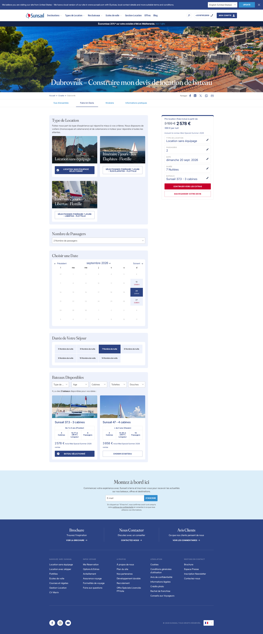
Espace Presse (191, 569)
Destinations (53, 15)
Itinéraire (110, 103)
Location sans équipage (61, 564)
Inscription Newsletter (195, 573)
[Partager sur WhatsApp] (206, 95)
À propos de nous (125, 564)
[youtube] (68, 623)
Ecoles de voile (112, 15)
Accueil (52, 95)
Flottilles (53, 573)
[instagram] (60, 623)
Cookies (154, 564)
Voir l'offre (160, 23)
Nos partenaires (125, 573)
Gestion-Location (133, 15)
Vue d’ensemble (60, 103)
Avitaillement (89, 573)
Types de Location (73, 15)
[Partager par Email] (212, 95)
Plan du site (122, 569)
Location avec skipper (60, 569)
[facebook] (52, 623)
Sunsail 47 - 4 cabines (117, 422)
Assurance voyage (92, 578)
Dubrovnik (71, 95)
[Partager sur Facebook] (190, 95)
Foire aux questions (92, 587)
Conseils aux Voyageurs (162, 595)
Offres (147, 15)
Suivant (136, 263)
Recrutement (123, 583)
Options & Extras (91, 569)
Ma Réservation (91, 564)
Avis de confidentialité (161, 577)
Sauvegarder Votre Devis (187, 194)
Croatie (61, 95)
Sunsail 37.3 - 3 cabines (70, 422)
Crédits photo (157, 586)
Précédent (62, 263)
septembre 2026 (97, 263)
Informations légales (160, 581)
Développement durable (129, 578)
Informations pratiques (136, 103)
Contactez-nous (130, 540)
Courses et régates (58, 583)
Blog (155, 15)
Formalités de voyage (94, 583)
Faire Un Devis (87, 103)
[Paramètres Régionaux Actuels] (209, 623)
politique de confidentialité (123, 507)
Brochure (188, 564)
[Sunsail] (35, 15)
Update (247, 5)
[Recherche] (189, 15)
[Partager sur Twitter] (195, 95)
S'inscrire (151, 498)
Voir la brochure (75, 540)
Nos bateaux (94, 15)
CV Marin (54, 592)
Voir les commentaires (185, 540)
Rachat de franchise (160, 591)
